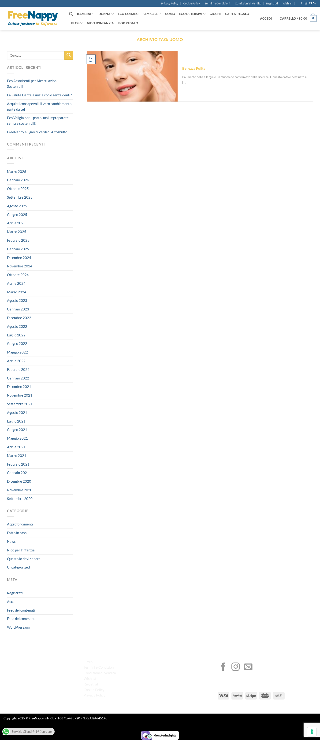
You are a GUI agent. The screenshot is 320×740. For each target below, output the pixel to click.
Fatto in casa (17, 533)
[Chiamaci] (314, 3)
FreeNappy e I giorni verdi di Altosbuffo (37, 132)
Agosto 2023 (17, 301)
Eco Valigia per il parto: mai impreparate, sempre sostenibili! (38, 121)
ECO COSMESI (128, 14)
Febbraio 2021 (18, 464)
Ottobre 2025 (18, 188)
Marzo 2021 (16, 455)
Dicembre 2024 (19, 257)
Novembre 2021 (19, 395)
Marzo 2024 (16, 292)
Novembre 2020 (19, 490)
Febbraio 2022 (18, 369)
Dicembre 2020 (19, 481)
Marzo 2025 (16, 232)
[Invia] (68, 55)
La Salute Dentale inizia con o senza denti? (39, 95)
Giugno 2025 (17, 214)
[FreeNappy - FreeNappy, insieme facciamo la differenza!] (33, 18)
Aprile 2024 (16, 283)
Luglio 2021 (16, 421)
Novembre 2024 (19, 266)
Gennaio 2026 (18, 180)
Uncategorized (18, 567)
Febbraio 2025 (18, 240)
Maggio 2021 (17, 438)
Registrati (272, 3)
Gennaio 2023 (18, 309)
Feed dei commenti (21, 619)
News (11, 541)
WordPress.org (18, 627)
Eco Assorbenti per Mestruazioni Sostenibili (32, 84)
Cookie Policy (191, 3)
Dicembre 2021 (19, 387)
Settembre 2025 (20, 197)
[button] (266, 18)
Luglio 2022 (16, 335)
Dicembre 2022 (19, 318)
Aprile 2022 (16, 361)
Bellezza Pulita (193, 68)
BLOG (75, 23)
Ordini (88, 662)
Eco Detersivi (190, 14)
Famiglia (150, 14)
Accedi (12, 601)
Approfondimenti (20, 524)
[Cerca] (71, 13)
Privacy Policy (169, 3)
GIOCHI (215, 14)
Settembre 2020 (20, 498)
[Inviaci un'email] (310, 3)
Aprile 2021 (16, 447)
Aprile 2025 (16, 223)
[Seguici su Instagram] (306, 3)
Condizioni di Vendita (248, 3)
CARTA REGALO (237, 14)
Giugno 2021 (17, 430)
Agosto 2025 (17, 206)
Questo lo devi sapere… (25, 559)
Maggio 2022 (17, 352)
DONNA (105, 14)
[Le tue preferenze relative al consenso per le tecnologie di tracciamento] (311, 731)
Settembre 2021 (20, 404)
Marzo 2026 (16, 171)
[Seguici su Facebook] (302, 3)
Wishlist (287, 3)
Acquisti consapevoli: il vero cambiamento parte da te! (39, 106)
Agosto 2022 (17, 326)
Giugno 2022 (17, 344)
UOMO (170, 14)
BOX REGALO (128, 23)
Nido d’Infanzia (100, 23)
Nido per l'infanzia (21, 550)
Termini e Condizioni (217, 3)
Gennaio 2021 (18, 473)
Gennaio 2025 (18, 249)
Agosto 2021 (17, 412)
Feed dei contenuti (21, 610)
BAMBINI (84, 14)
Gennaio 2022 (18, 378)
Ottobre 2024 (18, 275)
